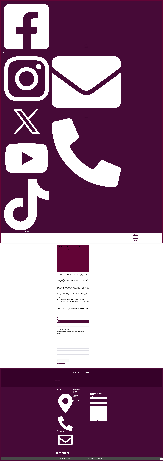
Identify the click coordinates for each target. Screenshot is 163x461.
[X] (57, 321)
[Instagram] (60, 453)
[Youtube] (68, 453)
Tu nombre (92, 396)
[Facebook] (57, 318)
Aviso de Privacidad (101, 458)
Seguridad (64, 321)
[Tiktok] (65, 453)
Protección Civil (85, 379)
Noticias (74, 392)
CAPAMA (75, 379)
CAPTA (101, 379)
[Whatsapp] (57, 316)
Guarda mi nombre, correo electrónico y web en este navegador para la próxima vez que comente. (71, 357)
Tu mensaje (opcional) (94, 405)
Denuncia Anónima (68, 379)
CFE (91, 379)
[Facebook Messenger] (57, 319)
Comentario (59, 333)
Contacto (75, 397)
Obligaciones (75, 395)
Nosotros (75, 391)
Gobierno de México (77, 402)
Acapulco (61, 321)
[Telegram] (57, 322)
